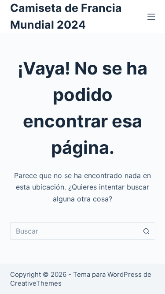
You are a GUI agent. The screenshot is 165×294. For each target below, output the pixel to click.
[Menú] (151, 17)
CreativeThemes (36, 283)
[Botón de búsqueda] (146, 231)
